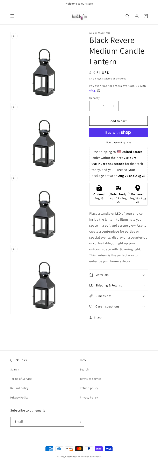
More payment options (118, 142)
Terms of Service (21, 379)
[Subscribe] (79, 422)
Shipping (94, 78)
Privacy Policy (19, 397)
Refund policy (19, 388)
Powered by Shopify (91, 456)
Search (14, 369)
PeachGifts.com (72, 456)
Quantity (94, 98)
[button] (12, 16)
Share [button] (98, 317)
